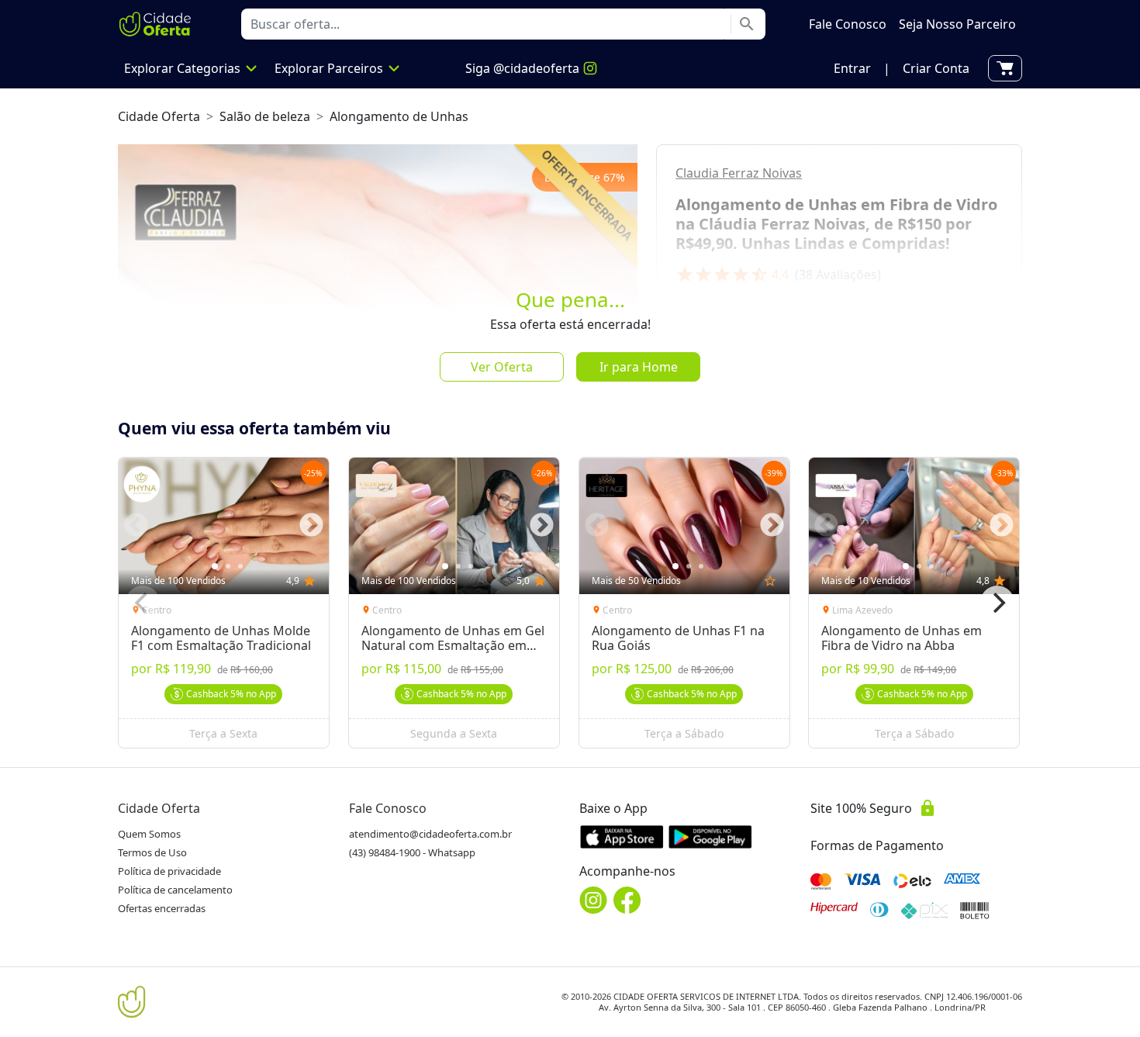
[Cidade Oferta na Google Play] (710, 836)
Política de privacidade (169, 871)
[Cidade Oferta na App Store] (622, 836)
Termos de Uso (152, 852)
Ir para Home (638, 366)
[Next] (997, 603)
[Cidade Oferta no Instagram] (593, 900)
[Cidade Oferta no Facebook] (627, 900)
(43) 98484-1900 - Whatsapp (412, 852)
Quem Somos (149, 834)
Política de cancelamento (175, 890)
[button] (852, 68)
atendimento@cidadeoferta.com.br (430, 834)
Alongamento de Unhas (399, 116)
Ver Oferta (502, 366)
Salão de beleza (264, 116)
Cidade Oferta (159, 116)
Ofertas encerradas (162, 908)
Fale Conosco (388, 808)
